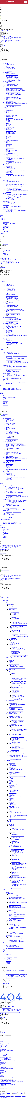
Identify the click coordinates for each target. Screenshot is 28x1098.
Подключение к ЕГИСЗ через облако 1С (15, 186)
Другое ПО (6, 164)
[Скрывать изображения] (0, 23)
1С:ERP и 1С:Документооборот (13, 206)
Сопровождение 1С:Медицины (13, 94)
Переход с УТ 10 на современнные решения (16, 203)
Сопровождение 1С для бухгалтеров (15, 182)
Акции (1, 215)
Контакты (3, 217)
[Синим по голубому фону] (0, 15)
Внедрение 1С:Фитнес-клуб (12, 199)
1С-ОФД (8, 125)
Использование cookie (5, 1083)
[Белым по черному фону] (0, 14)
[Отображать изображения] (1, 21)
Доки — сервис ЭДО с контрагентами (15, 158)
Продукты (3, 61)
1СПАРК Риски (10, 112)
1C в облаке (6, 72)
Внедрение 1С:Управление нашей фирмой (16, 194)
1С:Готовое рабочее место (12, 75)
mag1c (7, 123)
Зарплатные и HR (10, 64)
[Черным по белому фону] (0, 12)
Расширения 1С (9, 172)
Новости (2, 218)
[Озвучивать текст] (1, 26)
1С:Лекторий (9, 144)
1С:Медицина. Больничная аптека (14, 88)
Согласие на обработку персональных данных (11, 1081)
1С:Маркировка (9, 148)
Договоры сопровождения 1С (13, 181)
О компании (6, 222)
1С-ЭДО (8, 111)
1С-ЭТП (8, 121)
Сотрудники (6, 226)
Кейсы (2, 214)
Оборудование (9, 101)
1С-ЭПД (8, 137)
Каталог (2, 1051)
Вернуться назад (4, 1006)
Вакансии (5, 227)
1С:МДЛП (8, 149)
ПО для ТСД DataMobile (12, 168)
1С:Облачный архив (11, 131)
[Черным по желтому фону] (0, 17)
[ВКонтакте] (3, 236)
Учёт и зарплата (10, 82)
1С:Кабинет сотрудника (11, 115)
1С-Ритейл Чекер (10, 136)
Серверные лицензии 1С (12, 106)
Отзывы (5, 228)
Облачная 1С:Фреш (10, 73)
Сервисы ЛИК (9, 174)
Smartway (8, 157)
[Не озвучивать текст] (0, 28)
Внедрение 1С (6, 193)
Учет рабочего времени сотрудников (15, 175)
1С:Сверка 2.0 (9, 116)
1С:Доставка (9, 138)
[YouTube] (3, 237)
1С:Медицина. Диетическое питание (15, 89)
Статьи (2, 233)
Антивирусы (9, 167)
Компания (2, 219)
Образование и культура (12, 84)
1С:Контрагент (9, 110)
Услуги (2, 178)
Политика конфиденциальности (8, 1080)
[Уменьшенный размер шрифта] (0, 6)
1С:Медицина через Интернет (13, 79)
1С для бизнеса (7, 63)
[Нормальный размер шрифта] (1, 7)
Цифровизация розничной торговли (12, 389)
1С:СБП (8, 151)
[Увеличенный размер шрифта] (1, 9)
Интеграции (6, 205)
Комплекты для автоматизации (13, 98)
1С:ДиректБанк (9, 118)
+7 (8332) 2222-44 (6, 36)
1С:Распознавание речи (11, 150)
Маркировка (6, 207)
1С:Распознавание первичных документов (16, 114)
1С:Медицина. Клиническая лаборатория (16, 90)
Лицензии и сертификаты (9, 223)
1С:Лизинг (8, 145)
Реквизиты (5, 231)
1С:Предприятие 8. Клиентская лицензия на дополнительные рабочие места (16, 104)
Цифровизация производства (10, 388)
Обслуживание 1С (7, 180)
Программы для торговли (12, 97)
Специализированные (11, 85)
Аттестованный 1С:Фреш (12, 77)
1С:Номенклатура (10, 127)
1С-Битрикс (9, 166)
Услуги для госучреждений (9, 209)
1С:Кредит (8, 141)
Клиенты (5, 224)
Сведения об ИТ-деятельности (7, 1084)
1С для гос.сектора (7, 81)
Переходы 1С (6, 201)
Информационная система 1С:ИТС (14, 162)
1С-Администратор (10, 133)
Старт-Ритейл (9, 159)
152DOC (8, 163)
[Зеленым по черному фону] (0, 19)
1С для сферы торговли (9, 95)
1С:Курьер (8, 142)
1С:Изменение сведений (12, 140)
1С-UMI (8, 120)
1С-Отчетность (9, 108)
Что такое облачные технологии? (14, 80)
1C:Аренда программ (11, 76)
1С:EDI (7, 154)
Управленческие (10, 67)
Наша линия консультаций (6, 1077)
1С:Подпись (9, 129)
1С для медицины (7, 86)
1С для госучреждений (5, 1057)
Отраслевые (9, 71)
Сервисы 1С (6, 107)
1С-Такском (9, 128)
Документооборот (10, 69)
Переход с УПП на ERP (11, 202)
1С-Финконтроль (10, 132)
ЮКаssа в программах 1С (12, 155)
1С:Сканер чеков (10, 161)
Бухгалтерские (9, 65)
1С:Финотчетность (10, 153)
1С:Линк (8, 146)
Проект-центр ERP (10, 68)
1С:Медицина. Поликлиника (13, 92)
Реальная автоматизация (12, 188)
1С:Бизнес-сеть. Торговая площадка (14, 119)
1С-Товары (8, 124)
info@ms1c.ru (3, 45)
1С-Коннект (9, 135)
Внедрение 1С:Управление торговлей (15, 196)
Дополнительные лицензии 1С (10, 102)
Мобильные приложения (12, 99)
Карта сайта (3, 1085)
